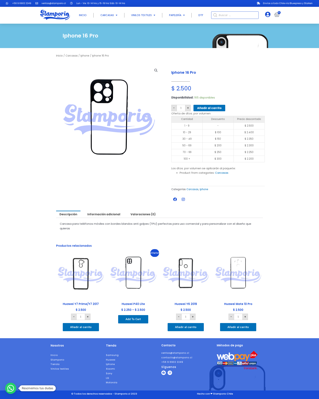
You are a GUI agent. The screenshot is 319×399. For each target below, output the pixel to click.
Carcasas (107, 15)
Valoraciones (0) (143, 214)
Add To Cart (133, 319)
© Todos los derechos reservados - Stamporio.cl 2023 (104, 393)
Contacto (168, 345)
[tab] (68, 214)
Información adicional (103, 214)
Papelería (175, 15)
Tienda (111, 345)
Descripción (68, 214)
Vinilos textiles (141, 15)
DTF (200, 15)
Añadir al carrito (209, 108)
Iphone (84, 55)
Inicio (83, 15)
